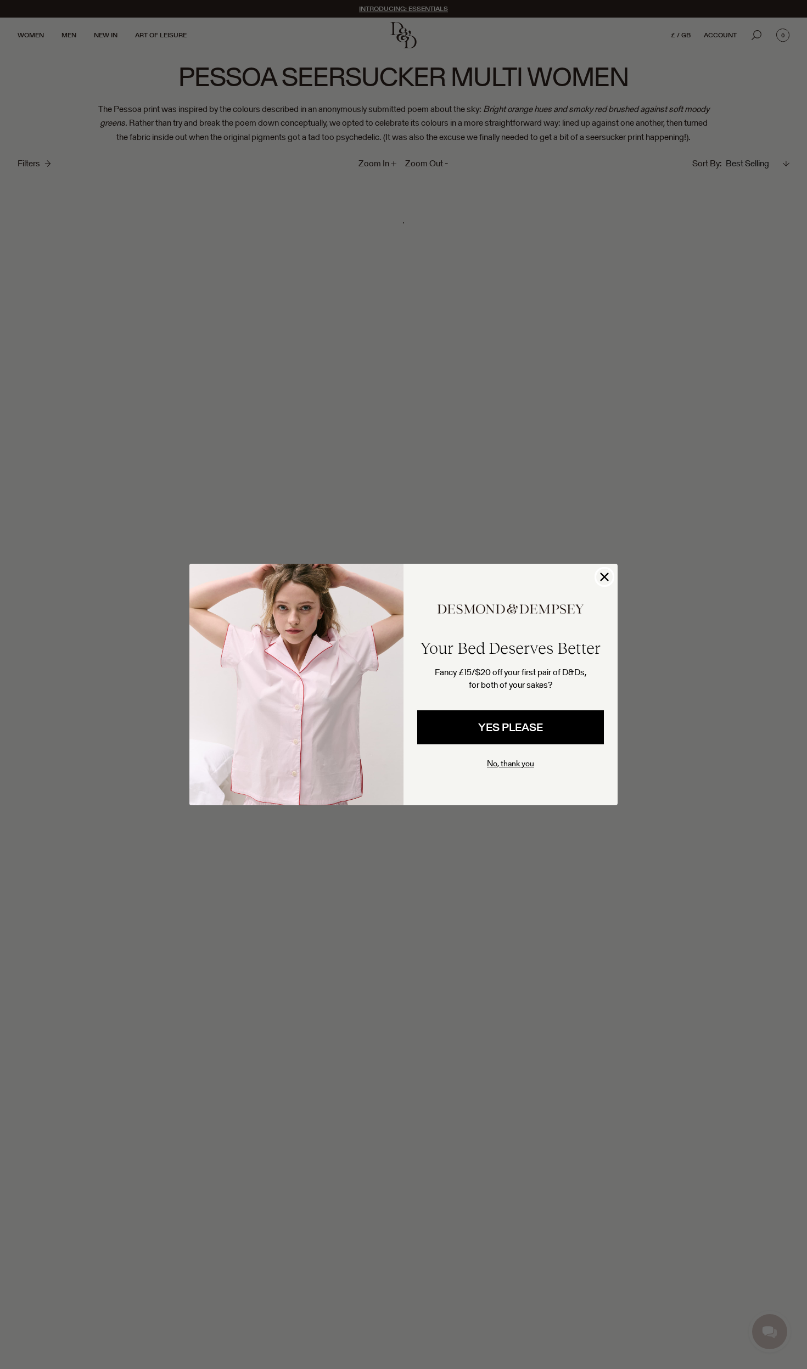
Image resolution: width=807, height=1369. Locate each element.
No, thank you (510, 763)
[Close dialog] (604, 577)
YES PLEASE (510, 727)
